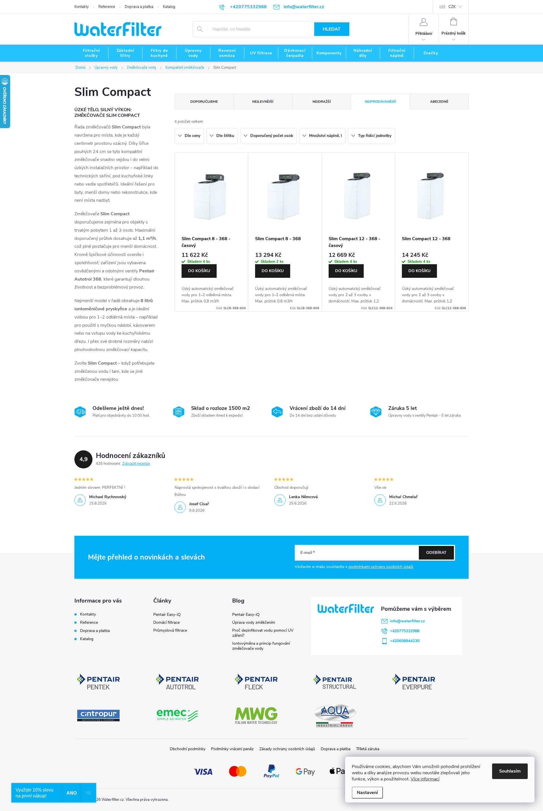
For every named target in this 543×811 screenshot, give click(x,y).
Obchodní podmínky (187, 749)
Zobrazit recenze (136, 463)
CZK (452, 6)
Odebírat (436, 552)
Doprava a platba (139, 6)
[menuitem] (91, 53)
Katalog (169, 6)
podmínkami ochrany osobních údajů (380, 566)
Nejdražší (322, 101)
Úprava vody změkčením (253, 622)
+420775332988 (404, 631)
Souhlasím (510, 771)
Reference (106, 6)
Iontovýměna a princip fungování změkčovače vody (261, 646)
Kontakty (81, 6)
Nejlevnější (262, 101)
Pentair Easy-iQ (167, 614)
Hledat (332, 29)
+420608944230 (404, 641)
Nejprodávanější (380, 101)
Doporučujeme (204, 101)
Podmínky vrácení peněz (232, 749)
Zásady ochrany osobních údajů (287, 749)
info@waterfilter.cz (407, 621)
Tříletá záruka (367, 749)
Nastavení (367, 793)
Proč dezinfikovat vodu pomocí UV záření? (263, 633)
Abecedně (439, 101)
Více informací (425, 779)
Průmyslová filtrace (170, 630)
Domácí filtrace (166, 622)
